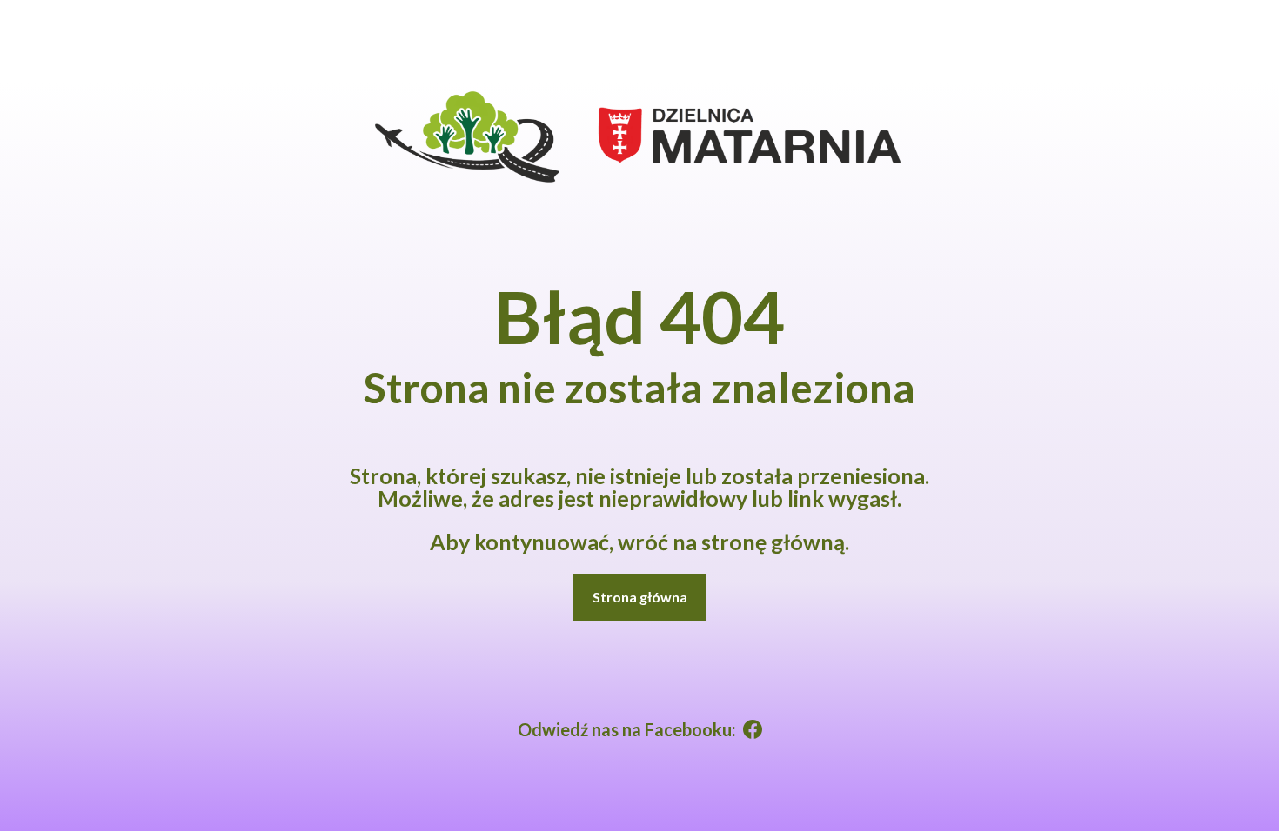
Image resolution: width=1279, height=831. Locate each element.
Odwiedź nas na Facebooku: (627, 729)
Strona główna (640, 596)
